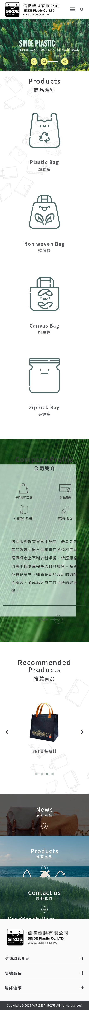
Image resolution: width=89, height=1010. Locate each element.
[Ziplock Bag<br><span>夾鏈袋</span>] (44, 375)
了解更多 (42, 619)
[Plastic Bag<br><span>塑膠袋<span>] (44, 130)
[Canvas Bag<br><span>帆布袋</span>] (44, 293)
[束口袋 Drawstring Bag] (44, 722)
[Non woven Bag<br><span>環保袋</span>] (44, 212)
